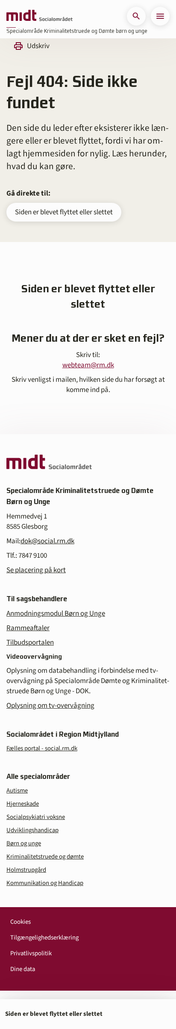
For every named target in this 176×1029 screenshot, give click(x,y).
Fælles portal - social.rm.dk (41, 748)
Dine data (22, 969)
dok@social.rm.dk (47, 541)
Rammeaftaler (28, 628)
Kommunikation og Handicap (44, 883)
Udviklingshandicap (32, 830)
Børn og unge (23, 843)
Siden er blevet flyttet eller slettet (64, 212)
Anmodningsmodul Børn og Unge (55, 613)
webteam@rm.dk (88, 365)
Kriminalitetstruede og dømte (45, 856)
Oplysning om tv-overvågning (50, 705)
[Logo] (39, 16)
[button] (136, 16)
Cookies (20, 921)
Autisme (17, 790)
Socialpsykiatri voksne (35, 817)
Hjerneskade (22, 803)
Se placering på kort (36, 570)
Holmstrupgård (26, 869)
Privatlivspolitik (31, 953)
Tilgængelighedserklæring (44, 937)
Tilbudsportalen (30, 642)
